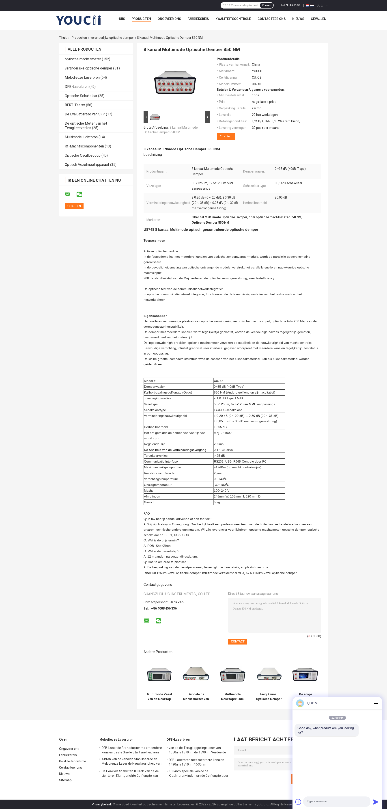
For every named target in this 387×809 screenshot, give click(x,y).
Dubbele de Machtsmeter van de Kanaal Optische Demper (196, 696)
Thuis (63, 37)
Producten (141, 19)
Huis (121, 19)
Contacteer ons (272, 19)
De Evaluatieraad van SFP (85, 114)
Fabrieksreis (198, 19)
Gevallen (318, 19)
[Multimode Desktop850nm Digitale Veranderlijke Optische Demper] (232, 674)
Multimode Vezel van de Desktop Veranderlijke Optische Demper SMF (159, 696)
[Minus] (375, 703)
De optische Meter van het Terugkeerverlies (86, 125)
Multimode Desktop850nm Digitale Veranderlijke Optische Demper (232, 696)
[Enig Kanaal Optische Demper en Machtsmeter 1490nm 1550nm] (269, 674)
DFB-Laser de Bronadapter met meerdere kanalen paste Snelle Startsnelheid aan (132, 750)
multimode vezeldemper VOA (223, 573)
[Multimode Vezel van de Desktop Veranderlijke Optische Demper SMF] (159, 674)
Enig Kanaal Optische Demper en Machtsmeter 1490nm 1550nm (269, 696)
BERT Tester (75, 105)
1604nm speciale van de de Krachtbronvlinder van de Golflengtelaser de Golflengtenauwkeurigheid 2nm (198, 774)
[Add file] (298, 802)
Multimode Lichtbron (81, 137)
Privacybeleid (101, 804)
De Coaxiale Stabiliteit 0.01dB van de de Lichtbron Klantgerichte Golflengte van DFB (130, 774)
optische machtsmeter (83, 59)
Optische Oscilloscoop (83, 155)
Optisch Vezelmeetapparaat (87, 164)
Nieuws (298, 19)
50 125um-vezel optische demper (176, 573)
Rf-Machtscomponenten (84, 146)
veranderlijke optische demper (112, 37)
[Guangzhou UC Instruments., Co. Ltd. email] (70, 194)
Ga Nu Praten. (291, 5)
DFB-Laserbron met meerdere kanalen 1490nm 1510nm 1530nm (196, 762)
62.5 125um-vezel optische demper (271, 573)
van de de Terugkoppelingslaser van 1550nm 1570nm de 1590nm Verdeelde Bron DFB (197, 750)
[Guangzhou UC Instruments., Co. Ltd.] (78, 20)
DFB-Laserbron (76, 86)
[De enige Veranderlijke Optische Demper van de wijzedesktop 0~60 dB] (305, 674)
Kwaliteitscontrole (233, 19)
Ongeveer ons (169, 19)
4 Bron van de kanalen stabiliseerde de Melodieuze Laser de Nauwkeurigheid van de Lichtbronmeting (131, 762)
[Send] (375, 802)
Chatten (225, 136)
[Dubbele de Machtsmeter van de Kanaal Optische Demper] (196, 674)
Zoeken (266, 5)
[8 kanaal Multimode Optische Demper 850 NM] (175, 83)
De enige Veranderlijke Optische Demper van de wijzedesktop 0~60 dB (305, 696)
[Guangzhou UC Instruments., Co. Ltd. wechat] (82, 194)
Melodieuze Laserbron (82, 77)
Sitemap (65, 780)
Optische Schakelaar (81, 96)
